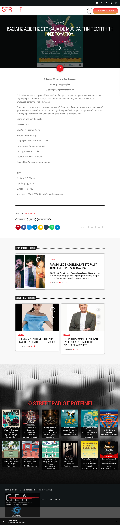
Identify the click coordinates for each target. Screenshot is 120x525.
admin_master (29, 214)
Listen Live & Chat (105, 11)
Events (60, 22)
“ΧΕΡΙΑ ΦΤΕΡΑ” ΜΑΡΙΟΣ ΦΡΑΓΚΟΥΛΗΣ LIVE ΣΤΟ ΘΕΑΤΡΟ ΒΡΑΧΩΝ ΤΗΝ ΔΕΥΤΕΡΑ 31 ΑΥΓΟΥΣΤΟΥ (81, 342)
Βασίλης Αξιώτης (43, 219)
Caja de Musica (22, 219)
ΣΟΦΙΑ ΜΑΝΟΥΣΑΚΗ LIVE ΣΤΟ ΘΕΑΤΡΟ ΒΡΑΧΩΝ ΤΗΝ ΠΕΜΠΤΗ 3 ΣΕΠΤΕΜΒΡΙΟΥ (36, 341)
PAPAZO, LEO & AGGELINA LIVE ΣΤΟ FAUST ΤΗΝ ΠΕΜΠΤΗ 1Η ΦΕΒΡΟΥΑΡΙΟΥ (73, 266)
